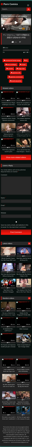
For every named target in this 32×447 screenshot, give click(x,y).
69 (26, 60)
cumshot (10, 68)
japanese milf (16, 72)
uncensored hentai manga (13, 60)
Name (3, 198)
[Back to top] (26, 441)
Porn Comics (10, 4)
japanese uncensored (16, 77)
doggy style (21, 68)
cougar (24, 64)
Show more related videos (16, 157)
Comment (4, 175)
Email (3, 205)
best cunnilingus (11, 64)
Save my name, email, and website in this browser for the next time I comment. (14, 226)
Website (3, 213)
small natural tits (16, 81)
